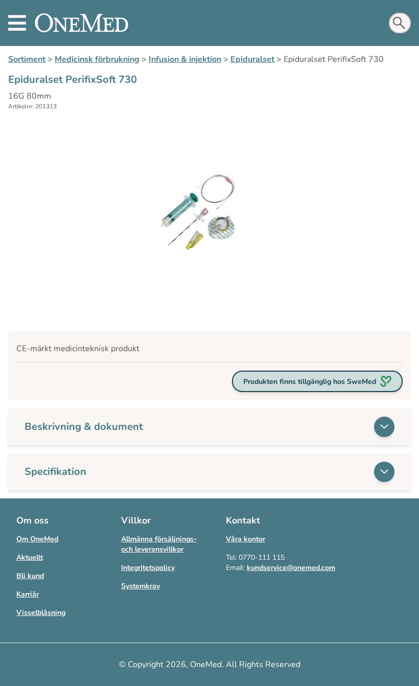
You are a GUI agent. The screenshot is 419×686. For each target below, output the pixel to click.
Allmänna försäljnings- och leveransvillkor (159, 544)
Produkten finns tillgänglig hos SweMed (309, 381)
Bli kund (30, 576)
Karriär (27, 594)
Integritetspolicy (148, 568)
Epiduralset (252, 59)
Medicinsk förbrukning (97, 59)
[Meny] (17, 23)
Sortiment (26, 59)
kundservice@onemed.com (291, 568)
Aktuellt (29, 557)
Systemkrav (140, 586)
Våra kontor (245, 539)
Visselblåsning (40, 613)
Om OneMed (37, 539)
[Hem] (81, 23)
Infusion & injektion (185, 59)
